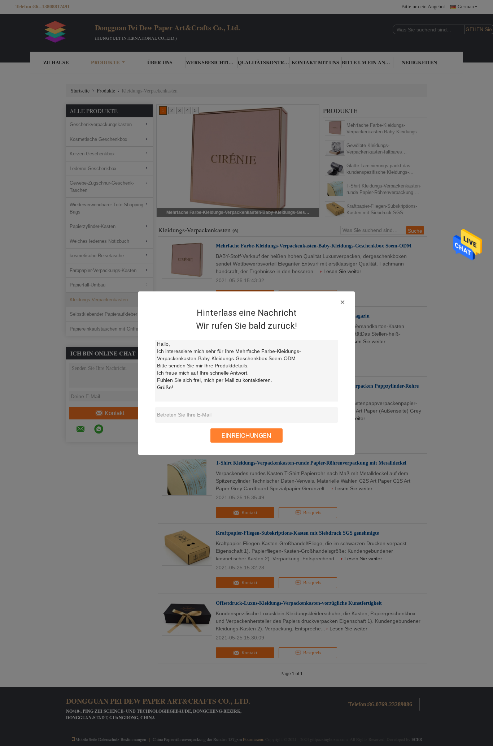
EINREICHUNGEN (246, 435)
